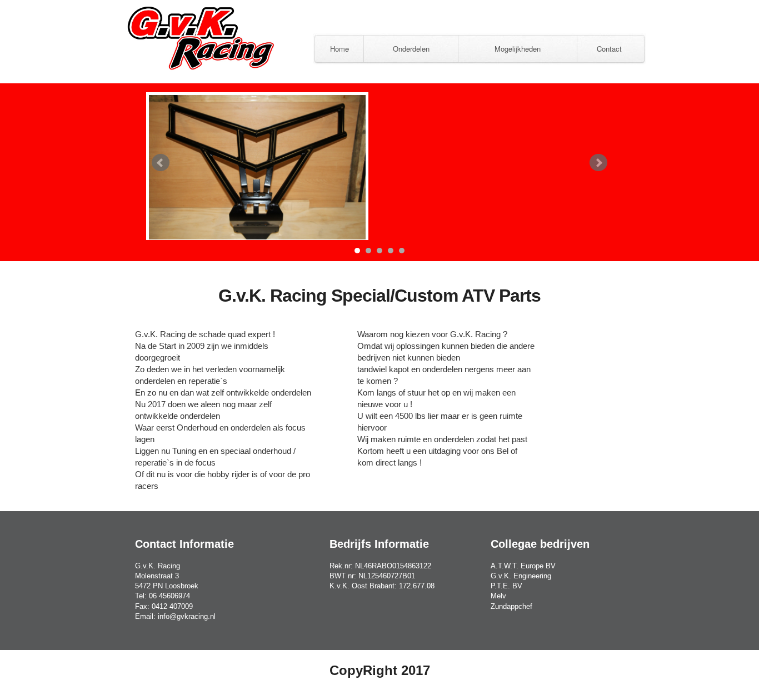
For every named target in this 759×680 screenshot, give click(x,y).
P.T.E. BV (506, 586)
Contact (609, 48)
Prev (160, 163)
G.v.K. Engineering (521, 576)
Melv (498, 596)
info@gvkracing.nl (187, 616)
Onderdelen (411, 48)
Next (598, 163)
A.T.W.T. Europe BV (523, 566)
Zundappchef (511, 606)
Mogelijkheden (518, 48)
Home (339, 48)
